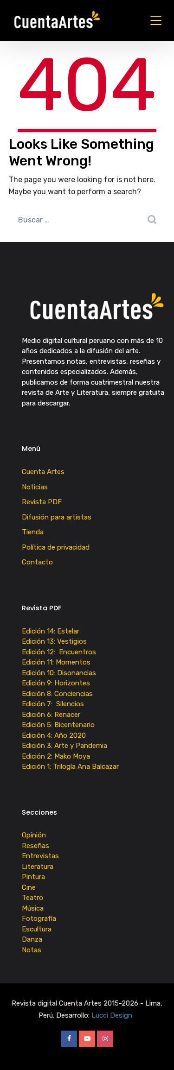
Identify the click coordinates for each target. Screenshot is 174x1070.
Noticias (35, 487)
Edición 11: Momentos (56, 662)
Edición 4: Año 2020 (54, 735)
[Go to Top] (155, 1049)
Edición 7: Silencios (55, 704)
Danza (32, 939)
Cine (29, 887)
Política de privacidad (56, 547)
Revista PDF (42, 502)
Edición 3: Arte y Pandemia (65, 745)
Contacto (37, 562)
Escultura (37, 929)
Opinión (34, 835)
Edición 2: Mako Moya (58, 756)
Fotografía (39, 918)
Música (33, 908)
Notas (31, 950)
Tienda (33, 532)
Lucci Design (112, 1015)
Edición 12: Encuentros (59, 652)
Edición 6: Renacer (53, 714)
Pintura (33, 877)
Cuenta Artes (43, 472)
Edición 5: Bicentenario (59, 725)
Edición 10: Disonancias (59, 673)
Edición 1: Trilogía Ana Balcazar (71, 766)
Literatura (37, 866)
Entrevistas (40, 856)
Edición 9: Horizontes (56, 683)
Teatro (32, 897)
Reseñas (35, 846)
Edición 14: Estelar (50, 631)
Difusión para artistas (56, 517)
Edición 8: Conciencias (58, 694)
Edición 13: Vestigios (54, 641)
